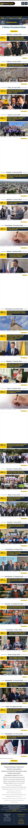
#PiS (23, 783)
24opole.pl (2, 17)
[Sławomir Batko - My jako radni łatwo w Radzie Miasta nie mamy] (14, 668)
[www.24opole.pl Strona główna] (7, 4)
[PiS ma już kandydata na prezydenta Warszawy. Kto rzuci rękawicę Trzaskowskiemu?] (14, 721)
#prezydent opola (21, 771)
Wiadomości (8, 17)
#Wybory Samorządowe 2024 (11, 779)
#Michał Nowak (21, 781)
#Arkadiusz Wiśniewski (16, 767)
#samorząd (22, 779)
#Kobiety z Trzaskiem (22, 798)
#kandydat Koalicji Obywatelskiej (20, 794)
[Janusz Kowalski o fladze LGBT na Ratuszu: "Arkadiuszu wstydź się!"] (14, 643)
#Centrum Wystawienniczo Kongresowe (14, 792)
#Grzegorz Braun (23, 787)
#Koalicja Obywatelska (19, 777)
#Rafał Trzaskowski (8, 777)
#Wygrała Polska (18, 785)
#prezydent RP (15, 787)
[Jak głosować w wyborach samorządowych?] (14, 402)
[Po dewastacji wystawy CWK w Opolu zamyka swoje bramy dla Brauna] (14, 75)
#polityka (20, 775)
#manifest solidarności (20, 800)
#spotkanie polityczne (6, 787)
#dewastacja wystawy (7, 789)
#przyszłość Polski (15, 798)
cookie (18, 808)
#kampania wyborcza (11, 775)
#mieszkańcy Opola (18, 796)
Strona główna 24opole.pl (21, 814)
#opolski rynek (15, 789)
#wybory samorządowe (14, 769)
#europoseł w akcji (22, 789)
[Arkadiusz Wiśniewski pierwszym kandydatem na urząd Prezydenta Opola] (14, 537)
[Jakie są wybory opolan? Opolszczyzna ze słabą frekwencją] (14, 239)
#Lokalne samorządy (14, 802)
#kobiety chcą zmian (7, 800)
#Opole (6, 767)
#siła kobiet (14, 800)
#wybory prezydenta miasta (17, 17)
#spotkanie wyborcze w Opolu (7, 794)
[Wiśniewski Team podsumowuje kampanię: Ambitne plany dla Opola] (14, 482)
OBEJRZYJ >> (25, 58)
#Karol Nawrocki (10, 785)
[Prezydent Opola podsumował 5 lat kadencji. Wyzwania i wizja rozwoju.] (14, 617)
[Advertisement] (14, 156)
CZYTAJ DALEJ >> (24, 111)
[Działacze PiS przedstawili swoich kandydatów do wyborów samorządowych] (14, 510)
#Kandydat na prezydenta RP (7, 798)
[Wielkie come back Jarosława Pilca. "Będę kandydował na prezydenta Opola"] (14, 591)
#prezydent (17, 773)
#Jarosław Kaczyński (17, 783)
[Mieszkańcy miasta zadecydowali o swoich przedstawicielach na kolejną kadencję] (14, 324)
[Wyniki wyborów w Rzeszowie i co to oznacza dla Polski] (14, 747)
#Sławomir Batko (8, 783)
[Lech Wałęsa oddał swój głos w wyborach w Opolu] (14, 213)
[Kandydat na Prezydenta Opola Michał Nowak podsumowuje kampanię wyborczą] (14, 457)
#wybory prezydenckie (8, 771)
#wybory (10, 773)
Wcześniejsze (14, 760)
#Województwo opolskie (10, 796)
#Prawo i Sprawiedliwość (9, 781)
